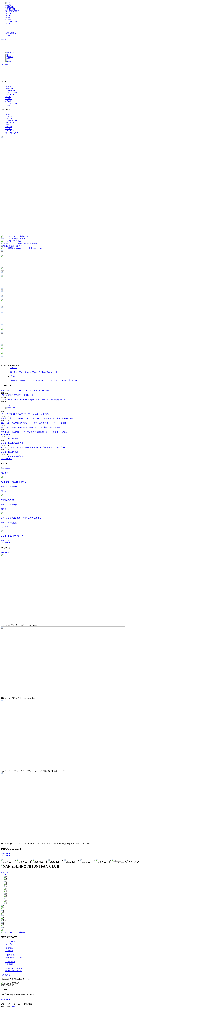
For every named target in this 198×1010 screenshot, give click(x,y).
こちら (13, 1006)
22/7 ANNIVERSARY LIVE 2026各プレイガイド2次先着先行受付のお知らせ (31, 427)
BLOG (8, 15)
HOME (8, 114)
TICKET (9, 118)
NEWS (8, 5)
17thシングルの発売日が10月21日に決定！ (18, 395)
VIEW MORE (6, 434)
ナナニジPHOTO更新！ (10, 438)
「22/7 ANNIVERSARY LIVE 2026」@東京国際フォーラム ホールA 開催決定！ (33, 400)
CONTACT (5, 65)
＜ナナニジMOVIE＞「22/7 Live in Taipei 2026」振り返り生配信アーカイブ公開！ (34, 447)
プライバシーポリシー (15, 968)
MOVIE (9, 129)
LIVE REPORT (11, 13)
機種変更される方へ (14, 957)
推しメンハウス (12, 133)
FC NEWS (10, 116)
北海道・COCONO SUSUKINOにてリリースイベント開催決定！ (27, 391)
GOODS (9, 17)
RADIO (8, 125)
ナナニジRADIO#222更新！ (12, 456)
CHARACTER (11, 22)
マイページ (10, 942)
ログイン (9, 35)
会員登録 (4, 872)
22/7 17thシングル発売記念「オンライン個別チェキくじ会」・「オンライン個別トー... (36, 423)
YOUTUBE (5, 553)
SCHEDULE (10, 9)
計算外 (8, 19)
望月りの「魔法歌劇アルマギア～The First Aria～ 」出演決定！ (26, 414)
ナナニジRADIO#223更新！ (12, 443)
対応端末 (9, 964)
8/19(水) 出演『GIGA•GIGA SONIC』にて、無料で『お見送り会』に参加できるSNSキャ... (37, 418)
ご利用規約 (10, 962)
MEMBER (10, 7)
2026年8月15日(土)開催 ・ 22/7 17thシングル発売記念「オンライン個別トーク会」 (34, 432)
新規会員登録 (11, 33)
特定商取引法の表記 (14, 971)
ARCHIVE (10, 123)
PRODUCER (6, 975)
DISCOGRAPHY (12, 11)
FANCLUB (10, 24)
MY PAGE (10, 131)
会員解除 (9, 951)
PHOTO (9, 127)
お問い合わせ (11, 955)
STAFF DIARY (11, 120)
